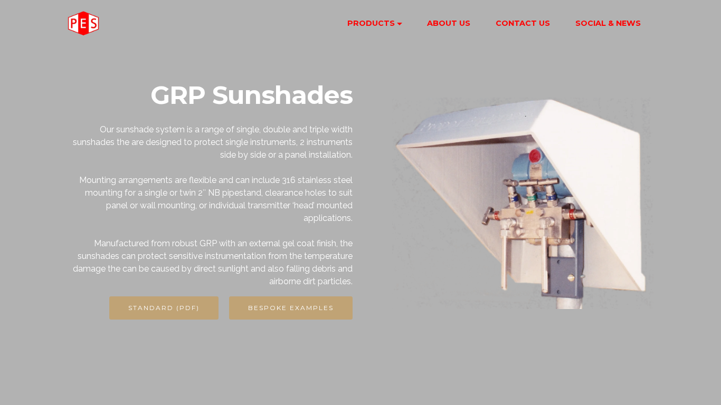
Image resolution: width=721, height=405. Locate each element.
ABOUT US (448, 23)
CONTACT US (523, 23)
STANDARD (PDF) (164, 308)
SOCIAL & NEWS (608, 23)
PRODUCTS (371, 23)
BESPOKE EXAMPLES (291, 308)
